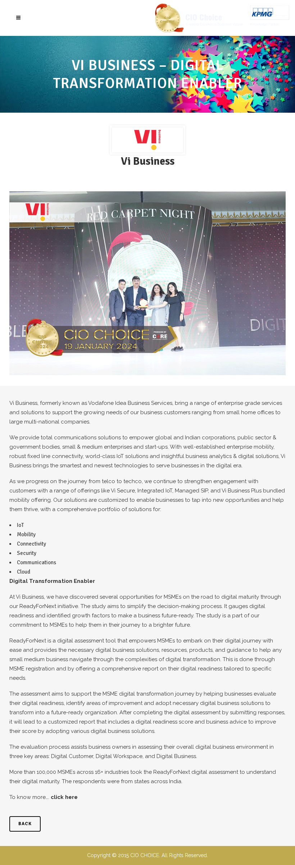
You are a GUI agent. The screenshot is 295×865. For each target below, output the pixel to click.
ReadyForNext (37, 606)
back (25, 824)
